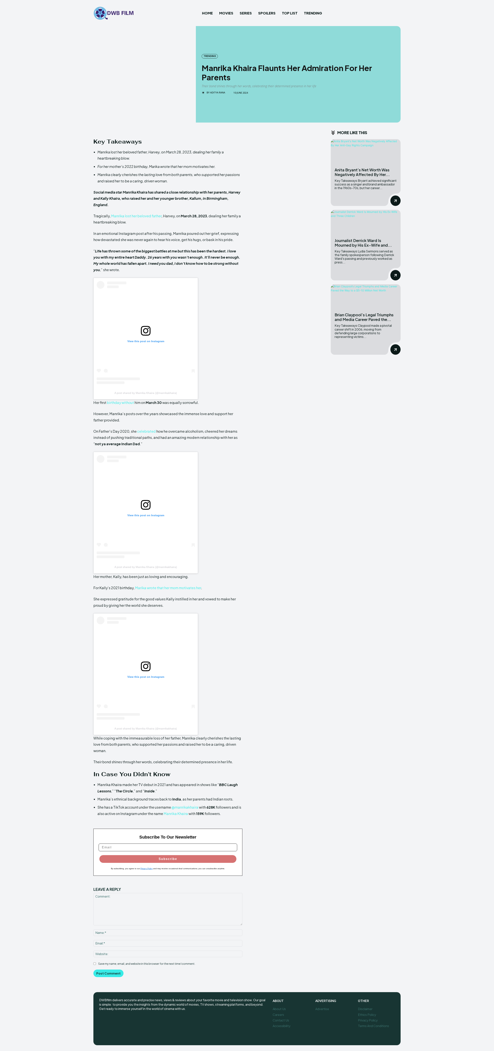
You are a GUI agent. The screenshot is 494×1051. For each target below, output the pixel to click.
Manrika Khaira (176, 813)
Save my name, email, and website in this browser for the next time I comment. (146, 963)
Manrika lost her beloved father (136, 216)
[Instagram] (111, 1021)
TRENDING (210, 56)
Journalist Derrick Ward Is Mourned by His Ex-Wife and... (363, 242)
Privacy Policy (146, 868)
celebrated (146, 431)
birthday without (120, 402)
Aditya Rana (217, 92)
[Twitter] (120, 1021)
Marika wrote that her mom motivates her (168, 588)
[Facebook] (102, 1021)
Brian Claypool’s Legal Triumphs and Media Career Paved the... (364, 317)
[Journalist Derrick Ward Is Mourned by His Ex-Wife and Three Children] (366, 222)
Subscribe (168, 859)
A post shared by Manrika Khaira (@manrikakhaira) (145, 392)
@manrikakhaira (185, 807)
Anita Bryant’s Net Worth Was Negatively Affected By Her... (362, 172)
